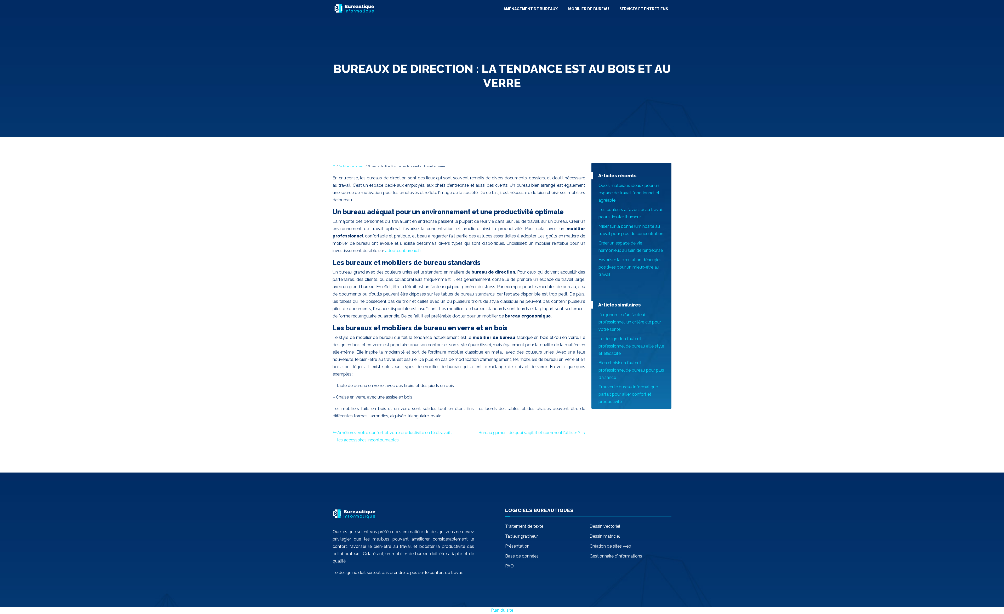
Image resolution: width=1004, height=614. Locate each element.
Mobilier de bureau (588, 9)
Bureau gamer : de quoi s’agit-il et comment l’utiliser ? (529, 432)
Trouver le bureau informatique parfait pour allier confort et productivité (628, 394)
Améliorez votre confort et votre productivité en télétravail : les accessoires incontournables (394, 436)
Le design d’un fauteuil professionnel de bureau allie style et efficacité (631, 346)
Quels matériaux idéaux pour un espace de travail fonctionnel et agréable (628, 193)
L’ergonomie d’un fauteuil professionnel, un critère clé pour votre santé (629, 322)
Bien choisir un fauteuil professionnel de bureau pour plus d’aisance (631, 370)
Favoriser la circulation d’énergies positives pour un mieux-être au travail (629, 267)
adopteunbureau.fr (402, 250)
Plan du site (502, 610)
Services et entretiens (643, 9)
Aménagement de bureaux (531, 9)
